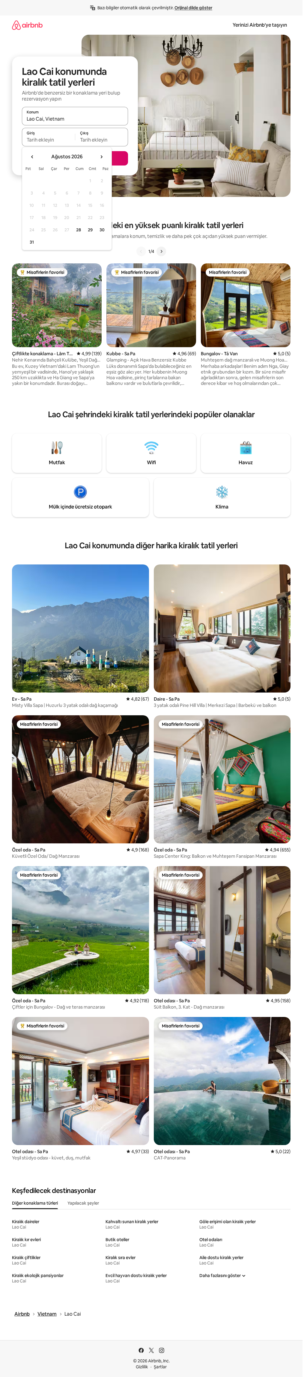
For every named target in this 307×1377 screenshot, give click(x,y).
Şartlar (160, 1367)
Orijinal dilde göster (193, 7)
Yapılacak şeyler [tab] (83, 1203)
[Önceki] (141, 251)
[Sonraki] (161, 251)
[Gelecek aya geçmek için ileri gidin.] (101, 157)
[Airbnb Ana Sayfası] (27, 25)
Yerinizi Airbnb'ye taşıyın (260, 25)
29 (90, 230)
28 (78, 230)
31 (32, 242)
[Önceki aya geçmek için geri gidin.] (32, 157)
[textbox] (48, 139)
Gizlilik (142, 1367)
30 (102, 230)
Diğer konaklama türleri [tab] (35, 1203)
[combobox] (75, 118)
